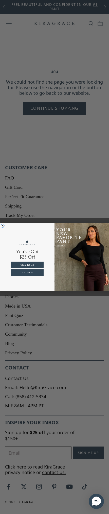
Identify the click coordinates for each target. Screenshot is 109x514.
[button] (96, 501)
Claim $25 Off (27, 265)
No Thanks (27, 272)
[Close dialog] (2, 225)
